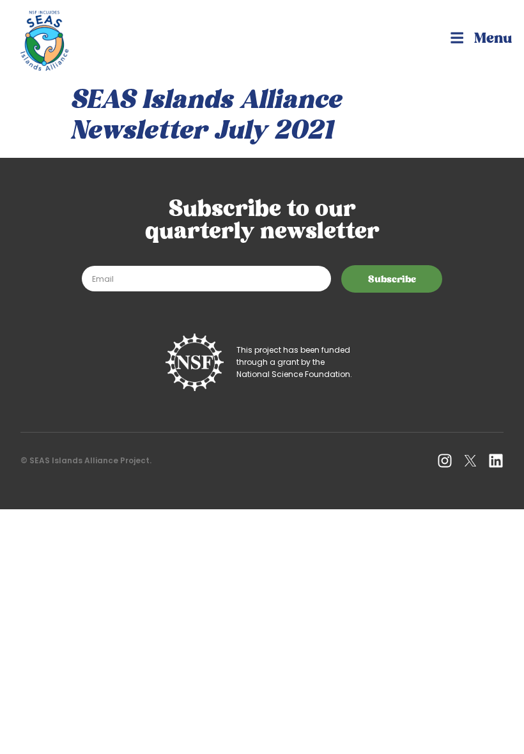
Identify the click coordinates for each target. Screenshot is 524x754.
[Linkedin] (496, 460)
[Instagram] (444, 460)
